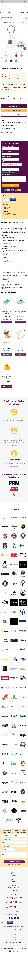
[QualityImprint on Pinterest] (15, 918)
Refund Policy (20, 948)
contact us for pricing (5, 89)
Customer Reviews (13, 888)
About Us (13, 881)
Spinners (10, 132)
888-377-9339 (15, 911)
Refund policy (13, 891)
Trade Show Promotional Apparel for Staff (13, 942)
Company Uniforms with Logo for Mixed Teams (13, 939)
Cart (26, 1)
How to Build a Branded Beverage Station (14, 929)
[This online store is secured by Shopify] (6, 199)
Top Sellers (13, 873)
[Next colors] (26, 57)
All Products (13, 876)
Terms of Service (13, 890)
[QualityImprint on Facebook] (12, 918)
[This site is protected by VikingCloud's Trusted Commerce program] (12, 199)
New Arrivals (13, 875)
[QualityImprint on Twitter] (9, 918)
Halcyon (6, 132)
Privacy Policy (13, 948)
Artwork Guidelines (13, 885)
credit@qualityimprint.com (17, 914)
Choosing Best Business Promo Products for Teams (13, 936)
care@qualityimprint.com (17, 915)
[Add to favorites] (11, 298)
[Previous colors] (2, 57)
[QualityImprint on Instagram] (18, 918)
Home (13, 879)
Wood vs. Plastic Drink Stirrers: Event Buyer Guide (14, 932)
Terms (24, 948)
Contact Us (13, 882)
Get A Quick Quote (6, 321)
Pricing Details (6, 318)
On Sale (13, 872)
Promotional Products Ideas (13, 887)
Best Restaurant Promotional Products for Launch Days (14, 926)
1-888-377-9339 (24, 12)
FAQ (13, 884)
